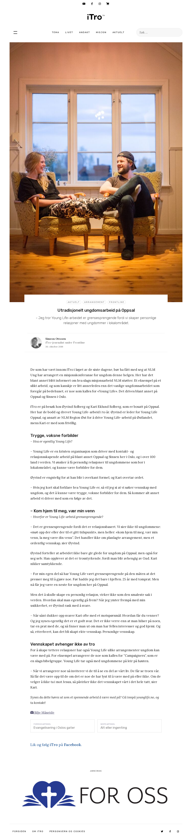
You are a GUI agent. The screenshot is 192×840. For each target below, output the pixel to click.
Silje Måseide (44, 712)
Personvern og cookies (67, 831)
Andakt (84, 32)
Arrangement (94, 302)
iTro (96, 17)
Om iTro (38, 831)
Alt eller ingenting (113, 727)
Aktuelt (118, 32)
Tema (55, 32)
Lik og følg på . (56, 744)
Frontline (116, 302)
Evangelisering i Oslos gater (54, 727)
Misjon (101, 32)
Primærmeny (15, 32)
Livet (69, 32)
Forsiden (19, 831)
